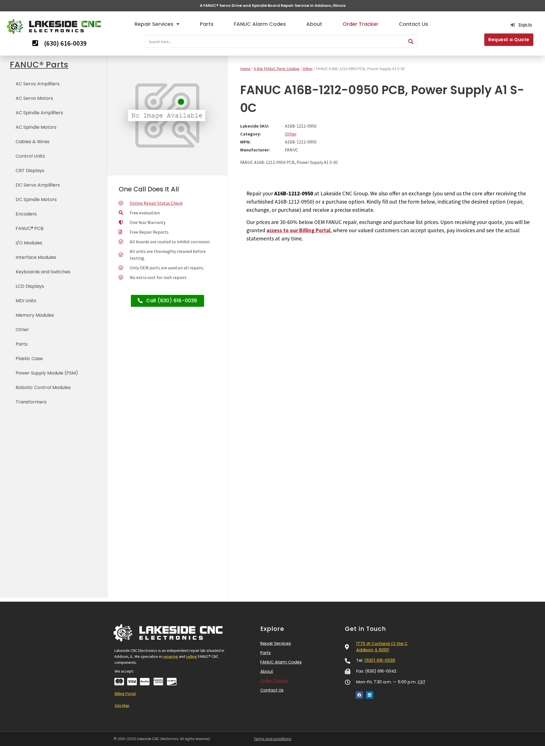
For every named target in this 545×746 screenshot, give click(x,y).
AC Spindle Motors (36, 127)
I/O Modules (29, 243)
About (314, 24)
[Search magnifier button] (410, 41)
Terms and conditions (272, 738)
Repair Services (154, 24)
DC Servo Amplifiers (38, 185)
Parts (206, 24)
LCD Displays (30, 286)
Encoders (26, 214)
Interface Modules (36, 257)
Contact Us (413, 24)
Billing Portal (125, 693)
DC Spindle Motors (36, 199)
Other (22, 329)
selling (191, 656)
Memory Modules (35, 315)
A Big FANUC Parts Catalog (276, 68)
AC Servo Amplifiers (38, 84)
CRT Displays (30, 170)
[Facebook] (359, 695)
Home (245, 68)
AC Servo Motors (34, 98)
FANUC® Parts (39, 64)
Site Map (122, 705)
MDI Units (26, 300)
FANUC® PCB (29, 228)
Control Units (30, 156)
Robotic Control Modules (43, 387)
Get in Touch (365, 629)
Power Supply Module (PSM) (47, 373)
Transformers (31, 402)
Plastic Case (29, 358)
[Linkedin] (369, 695)
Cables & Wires (32, 141)
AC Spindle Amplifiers (39, 112)
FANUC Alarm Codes (260, 24)
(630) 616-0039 (379, 660)
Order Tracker (360, 24)
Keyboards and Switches (43, 272)
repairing (170, 656)
